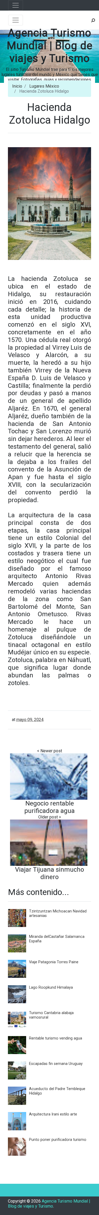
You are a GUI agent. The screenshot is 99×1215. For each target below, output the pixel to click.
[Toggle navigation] (15, 5)
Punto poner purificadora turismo (57, 1139)
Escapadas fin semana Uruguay (56, 1063)
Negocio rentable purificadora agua (49, 807)
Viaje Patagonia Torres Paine (53, 962)
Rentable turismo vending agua (55, 1038)
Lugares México (44, 86)
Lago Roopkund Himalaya (51, 987)
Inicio (17, 86)
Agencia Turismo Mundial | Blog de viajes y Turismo (49, 46)
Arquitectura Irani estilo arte (53, 1114)
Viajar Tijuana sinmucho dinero (49, 873)
